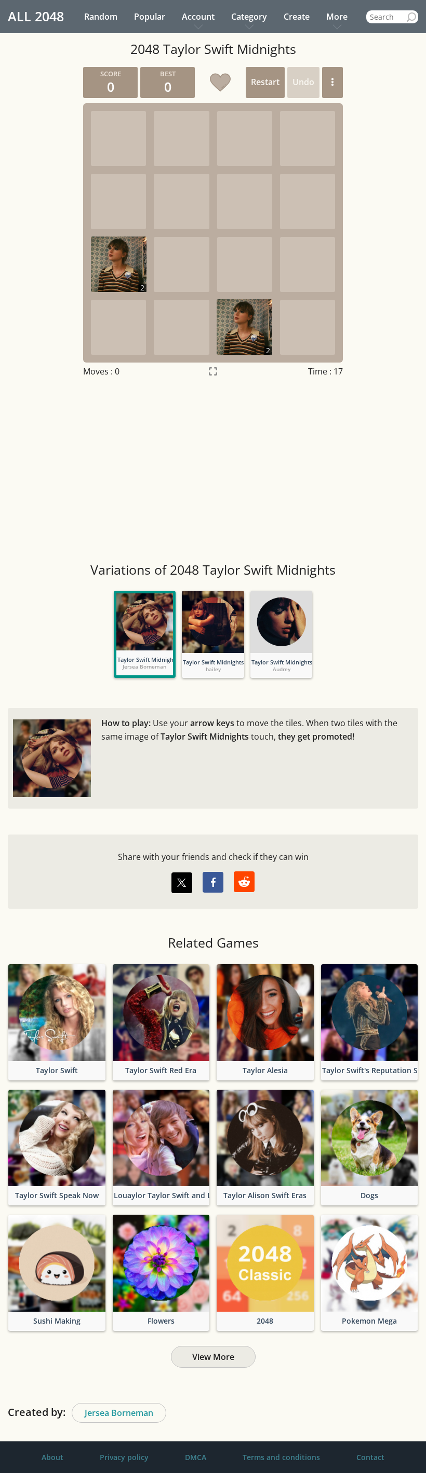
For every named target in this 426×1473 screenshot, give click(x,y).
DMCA (195, 1457)
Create (297, 16)
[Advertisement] (213, 471)
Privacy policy (124, 1457)
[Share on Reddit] (244, 881)
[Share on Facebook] (213, 882)
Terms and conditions (281, 1457)
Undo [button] (303, 82)
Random (100, 16)
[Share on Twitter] (181, 882)
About (52, 1457)
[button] (332, 82)
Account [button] (198, 16)
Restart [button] (265, 82)
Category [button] (249, 16)
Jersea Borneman (119, 1413)
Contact (370, 1457)
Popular (149, 16)
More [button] (337, 16)
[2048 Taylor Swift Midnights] (145, 621)
